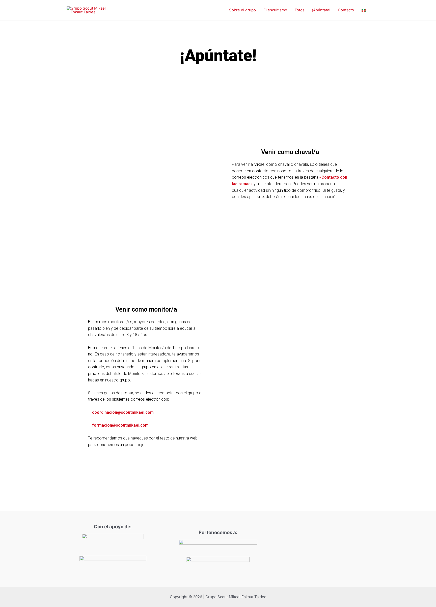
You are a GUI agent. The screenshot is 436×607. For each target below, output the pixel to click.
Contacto (346, 10)
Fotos (300, 10)
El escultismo (275, 10)
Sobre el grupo (242, 10)
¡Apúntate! (321, 10)
